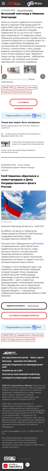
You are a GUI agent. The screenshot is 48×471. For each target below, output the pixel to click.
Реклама (7, 361)
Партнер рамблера (24, 458)
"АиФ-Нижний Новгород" (15, 79)
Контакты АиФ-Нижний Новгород (21, 374)
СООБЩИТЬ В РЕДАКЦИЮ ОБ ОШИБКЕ (21, 378)
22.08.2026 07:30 (8, 165)
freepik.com (6, 222)
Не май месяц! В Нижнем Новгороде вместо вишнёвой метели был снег (20, 135)
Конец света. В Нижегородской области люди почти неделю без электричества (28, 143)
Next (43, 77)
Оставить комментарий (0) (23, 103)
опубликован (37, 243)
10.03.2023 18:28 (8, 10)
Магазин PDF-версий (25, 361)
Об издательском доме (15, 357)
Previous (4, 77)
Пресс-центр (37, 357)
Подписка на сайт (12, 370)
